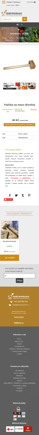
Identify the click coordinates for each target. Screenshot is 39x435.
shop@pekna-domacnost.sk (20, 305)
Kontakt (19, 344)
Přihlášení (10, 2)
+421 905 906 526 (20, 301)
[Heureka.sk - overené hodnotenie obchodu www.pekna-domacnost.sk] (32, 19)
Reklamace (19, 375)
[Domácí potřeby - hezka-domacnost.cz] (14, 13)
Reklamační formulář (19, 378)
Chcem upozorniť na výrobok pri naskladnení (19, 125)
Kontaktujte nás (19, 346)
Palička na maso (9, 241)
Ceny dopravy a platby (19, 385)
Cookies (19, 354)
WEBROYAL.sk (19, 323)
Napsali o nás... (19, 341)
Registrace (17, 2)
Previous (6, 86)
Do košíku (11, 258)
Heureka (19, 380)
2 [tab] (21, 87)
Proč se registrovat (19, 373)
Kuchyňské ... (21, 38)
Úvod (4, 38)
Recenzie (33, 109)
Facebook (19, 388)
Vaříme (11, 38)
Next (32, 86)
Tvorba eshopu (19, 317)
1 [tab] (18, 87)
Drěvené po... (9, 40)
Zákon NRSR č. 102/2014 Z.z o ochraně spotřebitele (19, 383)
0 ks (28, 2)
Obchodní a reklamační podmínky (19, 349)
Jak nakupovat (19, 370)
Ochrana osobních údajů (19, 351)
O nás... (19, 339)
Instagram (20, 390)
